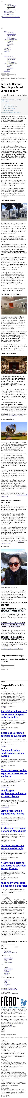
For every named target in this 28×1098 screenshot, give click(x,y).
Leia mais (9, 1025)
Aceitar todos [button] (12, 1026)
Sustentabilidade (8, 969)
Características (5, 787)
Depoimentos (7, 970)
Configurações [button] (4, 1026)
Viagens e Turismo (8, 14)
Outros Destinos (11, 10)
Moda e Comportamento (10, 39)
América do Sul (11, 7)
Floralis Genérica (8, 110)
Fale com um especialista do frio (11, 17)
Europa (8, 8)
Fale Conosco (7, 49)
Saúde (8, 42)
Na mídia (6, 974)
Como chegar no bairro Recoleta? (11, 112)
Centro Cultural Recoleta (10, 106)
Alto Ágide (3, 879)
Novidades (6, 971)
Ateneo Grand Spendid (9, 108)
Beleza (8, 45)
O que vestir (10, 65)
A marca (6, 967)
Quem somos (7, 951)
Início (5, 31)
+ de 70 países (7, 4)
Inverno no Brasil (8, 11)
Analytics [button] (3, 1059)
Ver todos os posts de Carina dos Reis (12, 649)
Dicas (2, 766)
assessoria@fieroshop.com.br (9, 989)
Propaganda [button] (4, 1069)
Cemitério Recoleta (8, 104)
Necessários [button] (4, 1086)
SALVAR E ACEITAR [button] (5, 1096)
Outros (8, 47)
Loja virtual (7, 48)
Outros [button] (2, 1079)
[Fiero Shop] (14, 1008)
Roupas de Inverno (9, 12)
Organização (10, 44)
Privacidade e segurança (10, 952)
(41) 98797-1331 (12, 988)
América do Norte (11, 5)
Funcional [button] (3, 1040)
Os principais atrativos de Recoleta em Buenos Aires (12, 101)
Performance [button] (4, 1049)
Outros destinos (11, 62)
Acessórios (3, 707)
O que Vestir (10, 41)
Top (1, 1015)
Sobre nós (6, 51)
